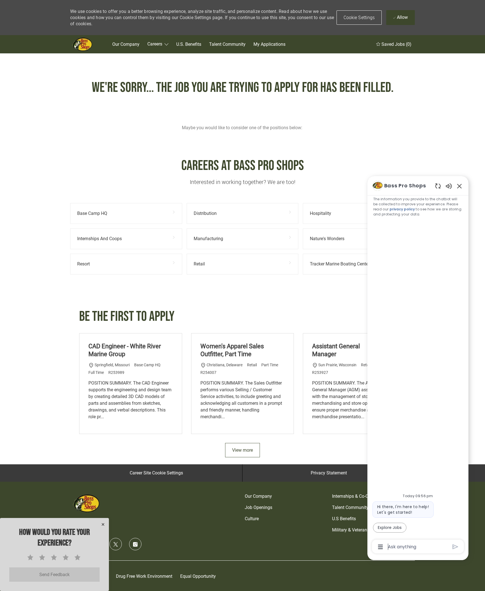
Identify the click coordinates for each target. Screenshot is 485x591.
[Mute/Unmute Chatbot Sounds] (449, 186)
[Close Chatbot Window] (459, 186)
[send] (455, 546)
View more (242, 450)
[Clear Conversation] (438, 186)
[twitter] (115, 544)
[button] (359, 17)
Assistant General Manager (336, 350)
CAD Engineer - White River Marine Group (124, 350)
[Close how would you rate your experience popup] (103, 524)
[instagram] (135, 544)
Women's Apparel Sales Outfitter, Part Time (232, 350)
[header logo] (82, 44)
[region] (417, 366)
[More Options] (380, 547)
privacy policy (402, 209)
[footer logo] (87, 503)
